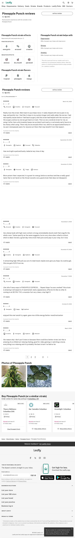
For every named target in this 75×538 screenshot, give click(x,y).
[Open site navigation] (3, 3)
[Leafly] (8, 3)
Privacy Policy (56, 534)
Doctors (69, 6)
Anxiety (44, 53)
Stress (43, 46)
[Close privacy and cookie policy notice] (72, 529)
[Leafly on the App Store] (47, 477)
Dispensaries (12, 6)
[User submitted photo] (14, 376)
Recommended (10, 96)
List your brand (7, 498)
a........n (6, 306)
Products (47, 6)
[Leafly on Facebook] (30, 458)
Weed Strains (10, 439)
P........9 (6, 330)
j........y (6, 104)
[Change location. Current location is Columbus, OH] (68, 3)
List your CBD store (9, 494)
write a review (57, 13)
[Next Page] (48, 357)
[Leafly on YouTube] (44, 458)
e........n (6, 252)
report (70, 132)
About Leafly (6, 511)
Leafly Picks (56, 6)
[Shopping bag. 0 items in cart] (72, 3)
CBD (63, 6)
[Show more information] (23, 38)
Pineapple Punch (25, 439)
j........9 (6, 166)
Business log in (7, 506)
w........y (6, 278)
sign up (33, 475)
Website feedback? (37, 444)
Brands (39, 6)
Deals (27, 6)
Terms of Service (11, 481)
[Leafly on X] (35, 458)
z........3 (6, 142)
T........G (6, 224)
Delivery (21, 6)
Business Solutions (9, 485)
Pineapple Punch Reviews (38, 439)
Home (3, 439)
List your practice (8, 502)
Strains (33, 6)
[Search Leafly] (63, 3)
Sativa (17, 439)
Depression (45, 38)
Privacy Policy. (22, 481)
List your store (7, 490)
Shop (3, 6)
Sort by (4, 96)
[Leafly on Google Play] (63, 477)
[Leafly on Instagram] (40, 458)
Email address (6, 472)
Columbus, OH (33, 399)
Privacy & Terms (7, 516)
